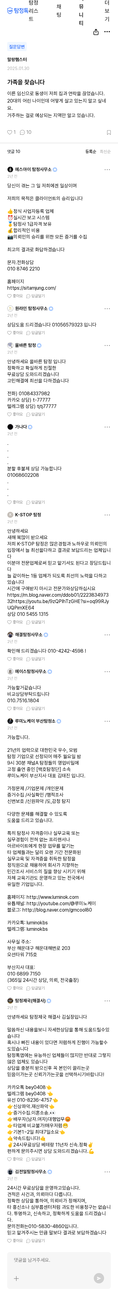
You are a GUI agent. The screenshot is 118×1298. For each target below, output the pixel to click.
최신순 (105, 151)
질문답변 (17, 47)
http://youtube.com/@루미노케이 (61, 903)
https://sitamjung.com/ (31, 288)
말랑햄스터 (17, 59)
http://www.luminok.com (53, 897)
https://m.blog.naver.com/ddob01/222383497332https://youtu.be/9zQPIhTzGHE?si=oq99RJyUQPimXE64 (58, 601)
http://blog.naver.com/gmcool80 (57, 910)
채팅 (59, 10)
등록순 (90, 151)
